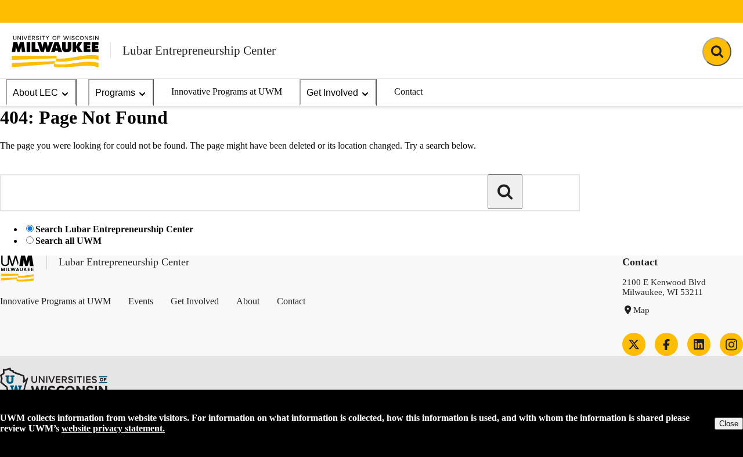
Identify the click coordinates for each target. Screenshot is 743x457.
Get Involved (332, 93)
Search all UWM (68, 241)
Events (140, 301)
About (247, 301)
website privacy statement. (113, 428)
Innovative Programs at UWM (226, 91)
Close (728, 423)
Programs (115, 93)
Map (641, 310)
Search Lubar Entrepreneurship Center (114, 229)
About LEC (35, 93)
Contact (408, 91)
